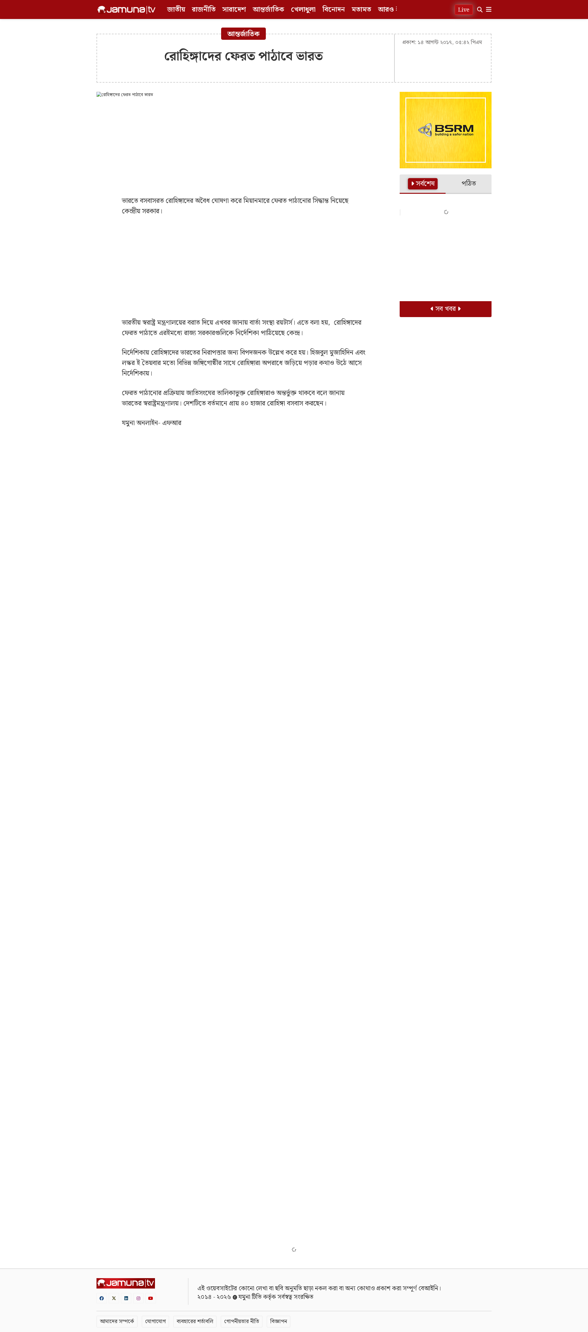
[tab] (423, 184)
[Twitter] (114, 1298)
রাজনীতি (204, 9)
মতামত (361, 9)
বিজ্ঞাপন (278, 1321)
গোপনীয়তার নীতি (241, 1321)
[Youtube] (150, 1298)
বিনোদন (333, 9)
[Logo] (126, 9)
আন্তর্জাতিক (268, 9)
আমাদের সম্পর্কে (117, 1321)
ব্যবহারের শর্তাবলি (195, 1321)
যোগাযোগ (155, 1321)
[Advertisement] (243, 147)
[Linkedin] (126, 1298)
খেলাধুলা (303, 9)
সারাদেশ (234, 9)
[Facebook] (101, 1298)
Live (463, 10)
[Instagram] (138, 1298)
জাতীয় (176, 9)
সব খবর (446, 309)
